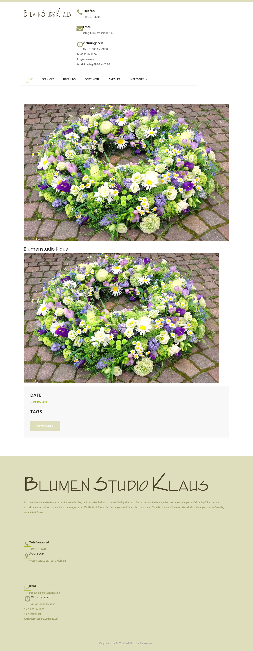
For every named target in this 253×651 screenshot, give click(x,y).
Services (48, 79)
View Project (45, 426)
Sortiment (92, 79)
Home (29, 79)
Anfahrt (115, 79)
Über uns (69, 79)
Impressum (137, 79)
